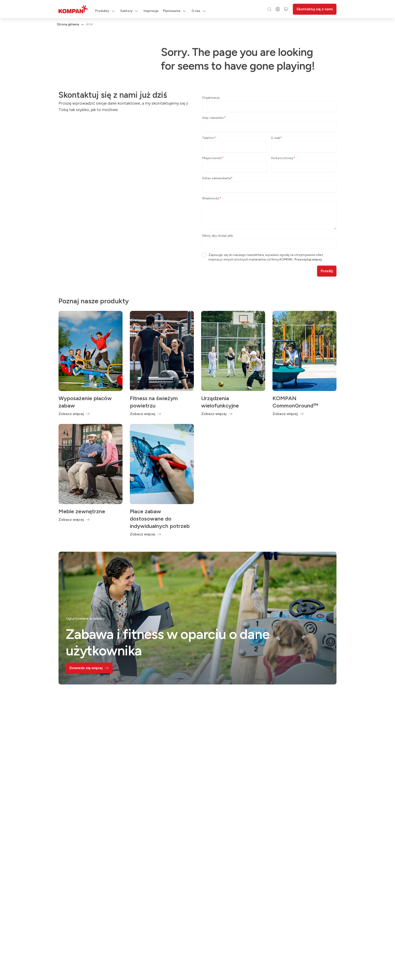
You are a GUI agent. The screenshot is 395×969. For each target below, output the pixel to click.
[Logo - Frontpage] (73, 9)
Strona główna (68, 24)
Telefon (209, 138)
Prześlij (327, 271)
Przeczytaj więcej (308, 259)
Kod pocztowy (283, 158)
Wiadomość (211, 198)
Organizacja (210, 98)
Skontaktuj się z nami (314, 9)
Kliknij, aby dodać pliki (217, 236)
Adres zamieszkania (217, 178)
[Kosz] (286, 9)
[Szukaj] (269, 9)
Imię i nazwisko (214, 118)
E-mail (276, 138)
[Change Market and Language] (278, 9)
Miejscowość (213, 158)
